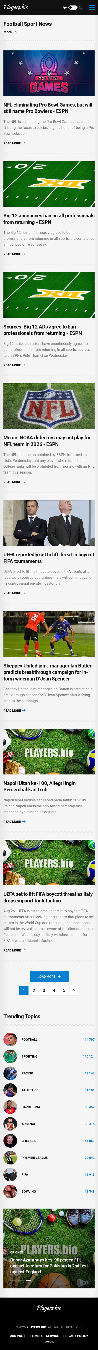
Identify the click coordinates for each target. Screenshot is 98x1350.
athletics (30, 1090)
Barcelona (31, 1107)
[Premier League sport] (10, 1157)
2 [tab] (20, 1280)
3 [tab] (28, 1280)
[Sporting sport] (10, 1056)
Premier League (35, 1158)
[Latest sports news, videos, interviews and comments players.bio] (15, 7)
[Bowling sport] (10, 1191)
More (7, 32)
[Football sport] (10, 1039)
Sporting (30, 1056)
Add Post (17, 1336)
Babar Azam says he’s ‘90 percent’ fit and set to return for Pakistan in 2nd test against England (49, 1265)
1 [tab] (13, 1280)
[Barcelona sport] (10, 1107)
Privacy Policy (75, 1336)
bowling (29, 1191)
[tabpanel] (49, 1248)
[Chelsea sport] (10, 1140)
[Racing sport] (10, 1073)
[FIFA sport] (10, 1174)
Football (30, 1039)
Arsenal (29, 1124)
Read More (12, 143)
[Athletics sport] (10, 1090)
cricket (16, 1252)
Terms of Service (44, 1336)
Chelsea (29, 1141)
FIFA (25, 1174)
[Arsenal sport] (10, 1124)
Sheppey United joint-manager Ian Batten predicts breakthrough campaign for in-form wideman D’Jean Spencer (47, 672)
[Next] (74, 990)
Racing (27, 1073)
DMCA (49, 1342)
